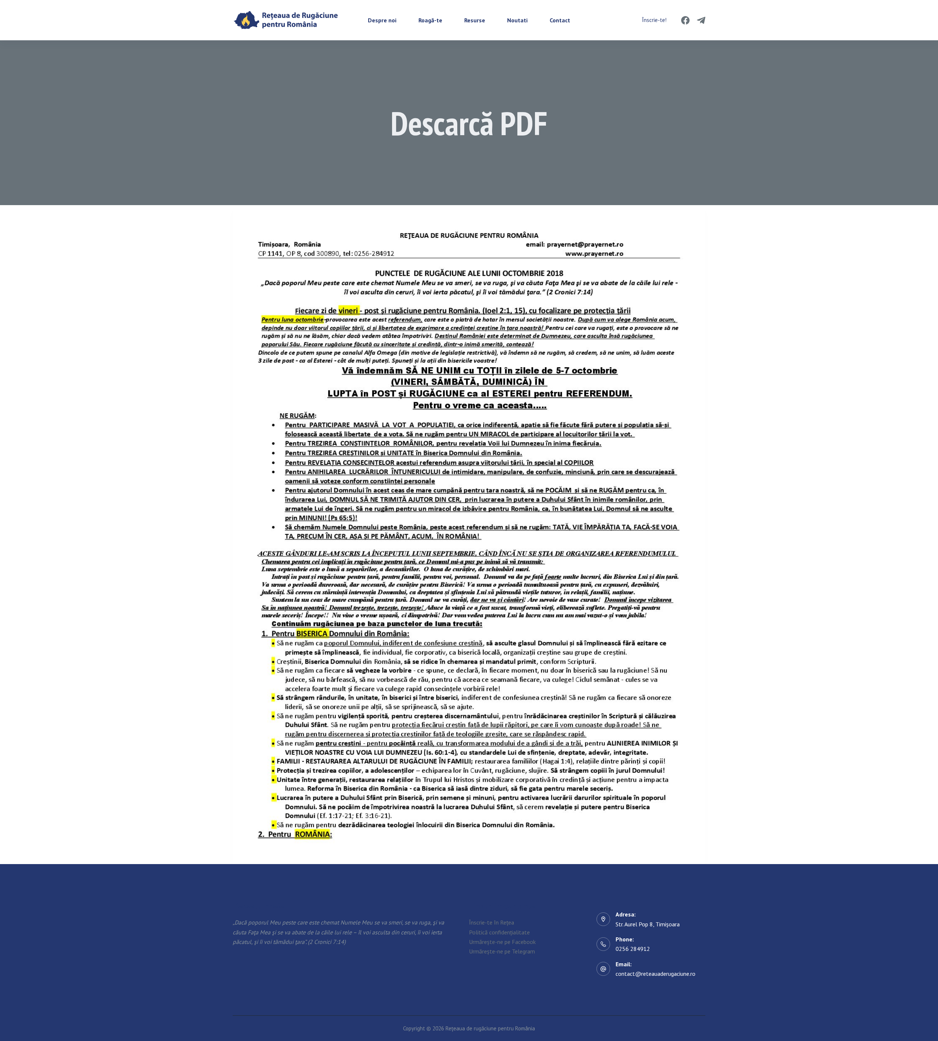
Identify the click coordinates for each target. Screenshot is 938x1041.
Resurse (474, 20)
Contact (560, 20)
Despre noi (382, 20)
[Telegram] (701, 20)
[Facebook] (685, 20)
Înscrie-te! (654, 19)
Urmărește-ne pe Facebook (502, 941)
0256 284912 (633, 948)
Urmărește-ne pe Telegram (502, 951)
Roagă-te (430, 20)
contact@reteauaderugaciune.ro (655, 973)
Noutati (517, 20)
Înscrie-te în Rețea (491, 922)
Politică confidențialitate (499, 932)
